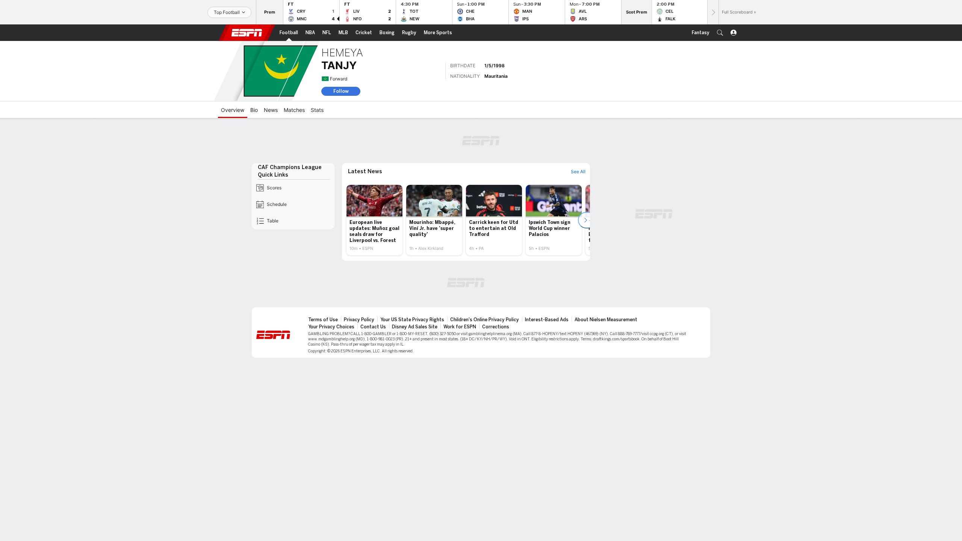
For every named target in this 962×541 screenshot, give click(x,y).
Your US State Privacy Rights (412, 319)
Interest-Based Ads (547, 319)
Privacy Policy (359, 319)
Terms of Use (323, 319)
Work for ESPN (459, 326)
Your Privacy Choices (331, 326)
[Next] (712, 12)
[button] (720, 33)
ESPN (246, 32)
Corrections (495, 326)
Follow (341, 91)
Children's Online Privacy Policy (484, 319)
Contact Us (373, 326)
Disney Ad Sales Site (414, 326)
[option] (374, 220)
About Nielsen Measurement (606, 319)
